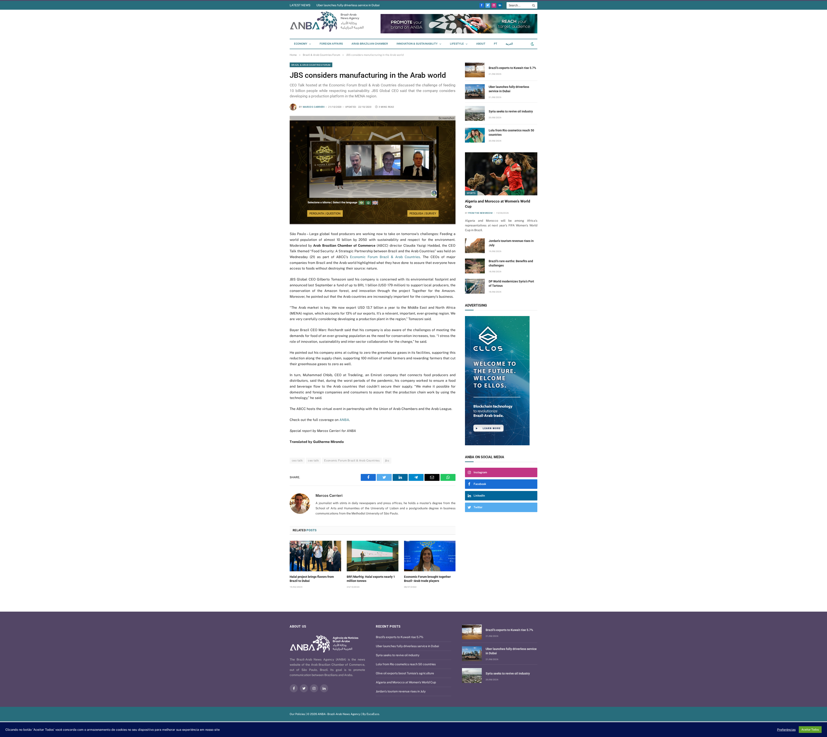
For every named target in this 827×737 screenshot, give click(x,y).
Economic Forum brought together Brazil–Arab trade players (427, 579)
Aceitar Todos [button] (810, 729)
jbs (387, 460)
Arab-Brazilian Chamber (369, 43)
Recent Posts (388, 626)
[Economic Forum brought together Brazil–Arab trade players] (429, 556)
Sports (471, 193)
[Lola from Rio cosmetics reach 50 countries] (475, 135)
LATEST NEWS (300, 5)
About (480, 43)
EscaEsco (373, 714)
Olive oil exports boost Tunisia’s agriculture (405, 673)
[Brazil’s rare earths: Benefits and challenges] (475, 266)
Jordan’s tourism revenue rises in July (511, 243)
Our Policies (297, 714)
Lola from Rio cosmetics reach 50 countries (511, 132)
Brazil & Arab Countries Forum (311, 65)
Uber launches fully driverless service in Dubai (509, 89)
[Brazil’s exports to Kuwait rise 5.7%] (475, 69)
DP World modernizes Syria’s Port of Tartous (511, 283)
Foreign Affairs (331, 43)
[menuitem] (495, 44)
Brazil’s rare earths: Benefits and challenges (511, 263)
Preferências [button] (786, 729)
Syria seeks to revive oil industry (338, 5)
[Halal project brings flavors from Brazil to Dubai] (315, 556)
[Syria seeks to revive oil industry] (475, 113)
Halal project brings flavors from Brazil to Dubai (312, 579)
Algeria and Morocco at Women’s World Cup (497, 203)
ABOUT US (298, 626)
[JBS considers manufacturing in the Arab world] (372, 170)
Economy (300, 43)
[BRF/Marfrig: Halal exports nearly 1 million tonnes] (372, 556)
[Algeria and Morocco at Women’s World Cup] (501, 173)
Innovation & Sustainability (417, 43)
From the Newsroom (480, 213)
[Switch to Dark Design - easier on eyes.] (532, 44)
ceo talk (297, 460)
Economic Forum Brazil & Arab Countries (385, 257)
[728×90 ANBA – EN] (442, 32)
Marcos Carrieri (314, 107)
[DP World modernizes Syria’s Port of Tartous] (475, 286)
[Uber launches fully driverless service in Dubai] (475, 91)
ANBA (344, 420)
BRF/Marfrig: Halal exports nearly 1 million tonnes (371, 579)
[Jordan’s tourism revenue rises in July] (475, 245)
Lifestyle (457, 43)
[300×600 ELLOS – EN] (496, 380)
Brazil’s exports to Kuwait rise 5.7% (512, 68)
